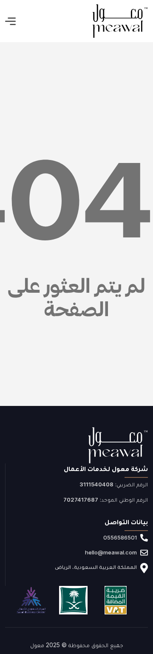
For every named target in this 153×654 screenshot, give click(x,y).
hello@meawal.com (111, 552)
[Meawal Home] (120, 21)
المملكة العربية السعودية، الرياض (96, 566)
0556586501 (120, 537)
